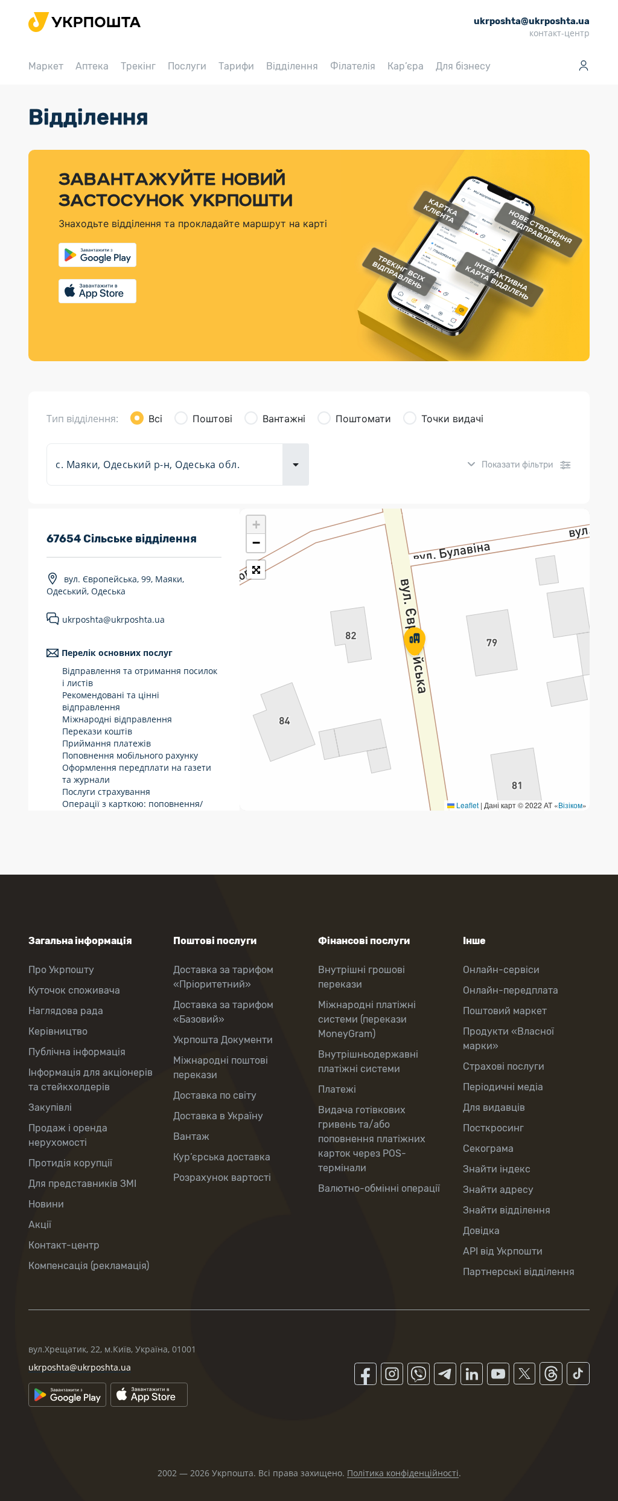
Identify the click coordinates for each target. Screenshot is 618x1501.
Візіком (570, 805)
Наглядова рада (65, 1011)
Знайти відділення (506, 1210)
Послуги (187, 66)
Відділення (292, 66)
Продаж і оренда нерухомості (67, 1135)
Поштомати (363, 419)
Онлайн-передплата (510, 990)
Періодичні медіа (503, 1087)
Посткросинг (493, 1128)
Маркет (45, 66)
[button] (414, 643)
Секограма (488, 1148)
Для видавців (494, 1107)
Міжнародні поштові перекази (220, 1068)
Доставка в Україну (218, 1116)
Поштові (212, 419)
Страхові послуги (503, 1066)
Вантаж (191, 1136)
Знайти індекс (496, 1169)
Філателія (352, 66)
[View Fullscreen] (256, 570)
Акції (39, 1224)
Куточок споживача (74, 990)
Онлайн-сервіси (501, 969)
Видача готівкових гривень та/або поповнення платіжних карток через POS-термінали (371, 1139)
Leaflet (466, 805)
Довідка (481, 1230)
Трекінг (138, 66)
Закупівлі (50, 1107)
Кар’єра (405, 66)
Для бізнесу (463, 66)
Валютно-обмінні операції (379, 1188)
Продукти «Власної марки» (508, 1039)
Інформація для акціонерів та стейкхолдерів (90, 1080)
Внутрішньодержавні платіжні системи (368, 1062)
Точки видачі (452, 419)
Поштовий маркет (505, 1011)
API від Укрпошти (503, 1251)
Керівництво (58, 1031)
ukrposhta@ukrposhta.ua (113, 619)
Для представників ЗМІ (82, 1183)
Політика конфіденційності (403, 1473)
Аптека (92, 66)
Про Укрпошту (61, 969)
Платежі (337, 1089)
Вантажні (284, 419)
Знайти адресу (498, 1189)
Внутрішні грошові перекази (361, 977)
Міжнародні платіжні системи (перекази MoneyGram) (367, 1019)
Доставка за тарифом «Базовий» (223, 1012)
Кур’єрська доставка (221, 1157)
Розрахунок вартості (222, 1177)
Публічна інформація (77, 1052)
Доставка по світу (214, 1095)
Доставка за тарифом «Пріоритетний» (223, 977)
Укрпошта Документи (223, 1040)
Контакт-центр (64, 1245)
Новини (46, 1204)
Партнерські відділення (519, 1272)
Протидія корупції (70, 1163)
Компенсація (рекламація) (88, 1265)
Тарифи (236, 66)
